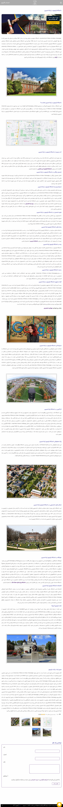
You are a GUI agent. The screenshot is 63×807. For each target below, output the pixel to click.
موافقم (5, 776)
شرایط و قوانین (44, 780)
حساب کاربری (5, 2)
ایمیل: (5, 754)
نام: (4, 747)
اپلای (56, 57)
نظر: (4, 762)
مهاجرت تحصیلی (48, 308)
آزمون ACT (16, 805)
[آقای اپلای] (34, 2)
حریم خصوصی (34, 780)
